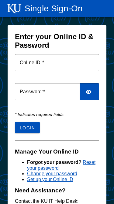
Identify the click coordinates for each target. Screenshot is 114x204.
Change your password (52, 173)
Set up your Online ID (50, 179)
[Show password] (89, 91)
